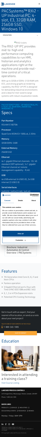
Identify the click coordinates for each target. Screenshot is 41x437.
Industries (23, 407)
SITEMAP (4, 430)
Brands (31, 411)
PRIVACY (29, 429)
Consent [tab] (7, 200)
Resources (22, 411)
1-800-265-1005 (11, 327)
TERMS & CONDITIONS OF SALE (11, 427)
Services (14, 407)
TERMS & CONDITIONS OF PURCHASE (13, 429)
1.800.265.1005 (11, 397)
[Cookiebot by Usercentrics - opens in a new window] (30, 195)
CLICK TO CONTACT (20, 333)
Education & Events (8, 411)
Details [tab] (20, 200)
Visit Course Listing (10, 383)
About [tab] (33, 200)
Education (7, 35)
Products (5, 407)
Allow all (20, 233)
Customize (19, 240)
